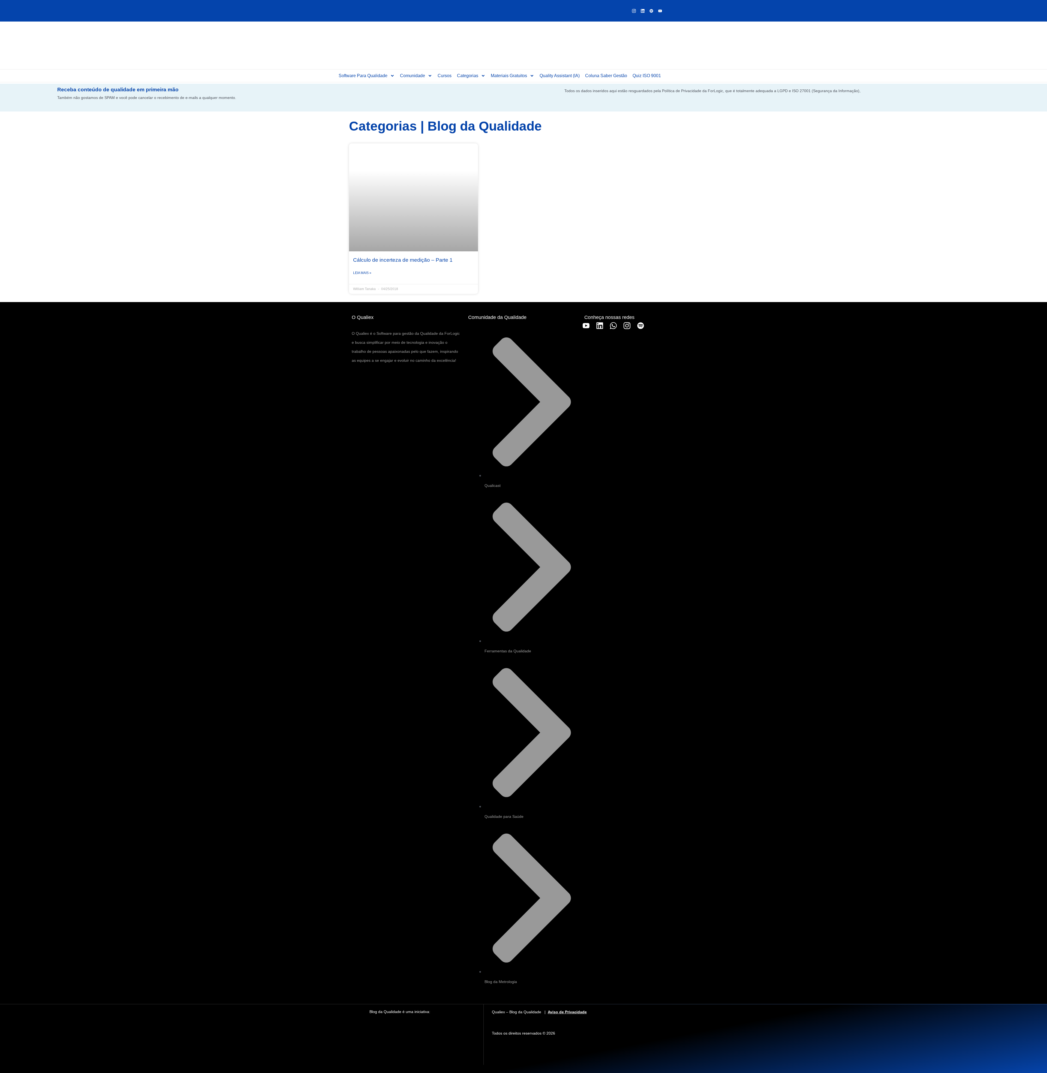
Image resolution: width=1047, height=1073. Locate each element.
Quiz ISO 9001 (647, 75)
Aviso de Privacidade (567, 1012)
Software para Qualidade (363, 75)
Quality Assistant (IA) (560, 75)
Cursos (445, 75)
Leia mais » (362, 273)
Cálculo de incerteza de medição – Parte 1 (403, 260)
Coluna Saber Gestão (606, 75)
